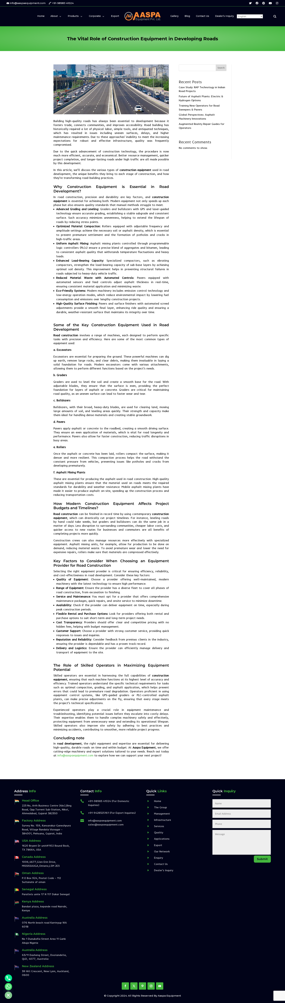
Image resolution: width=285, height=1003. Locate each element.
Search (221, 67)
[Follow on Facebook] (125, 986)
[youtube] (270, 3)
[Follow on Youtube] (159, 986)
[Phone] (8, 978)
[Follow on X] (134, 986)
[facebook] (257, 3)
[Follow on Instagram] (151, 986)
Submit (262, 859)
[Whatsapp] (8, 986)
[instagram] (277, 3)
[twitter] (250, 3)
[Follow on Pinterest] (142, 986)
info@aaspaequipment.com (75, 755)
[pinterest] (263, 3)
